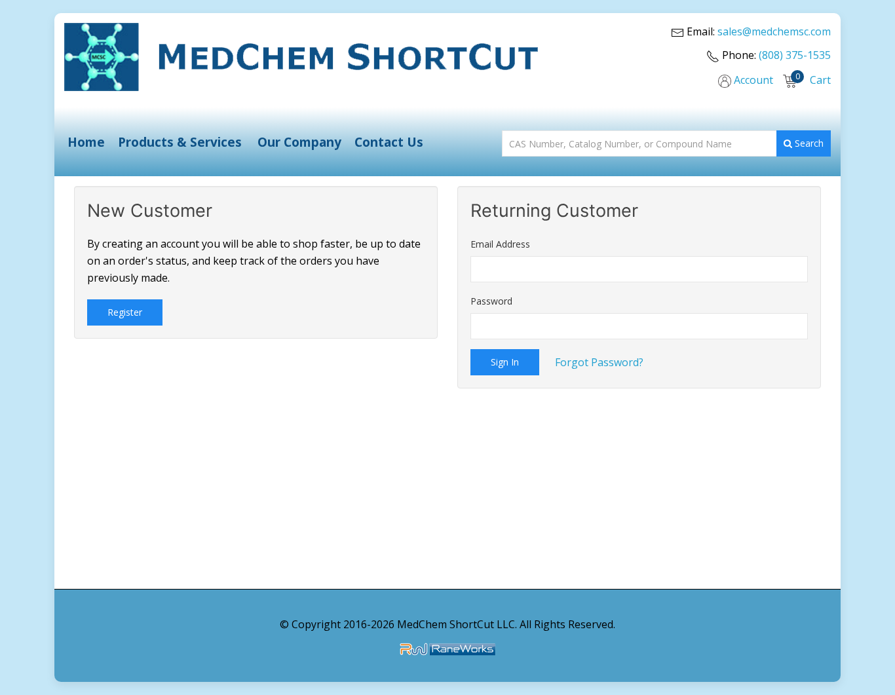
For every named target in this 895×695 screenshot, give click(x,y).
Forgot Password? (599, 362)
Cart (819, 80)
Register (124, 312)
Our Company (299, 141)
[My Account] (724, 78)
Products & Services (180, 141)
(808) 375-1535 (795, 55)
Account (752, 80)
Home (86, 141)
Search (808, 143)
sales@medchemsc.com (774, 31)
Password (491, 301)
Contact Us (388, 141)
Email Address (500, 244)
